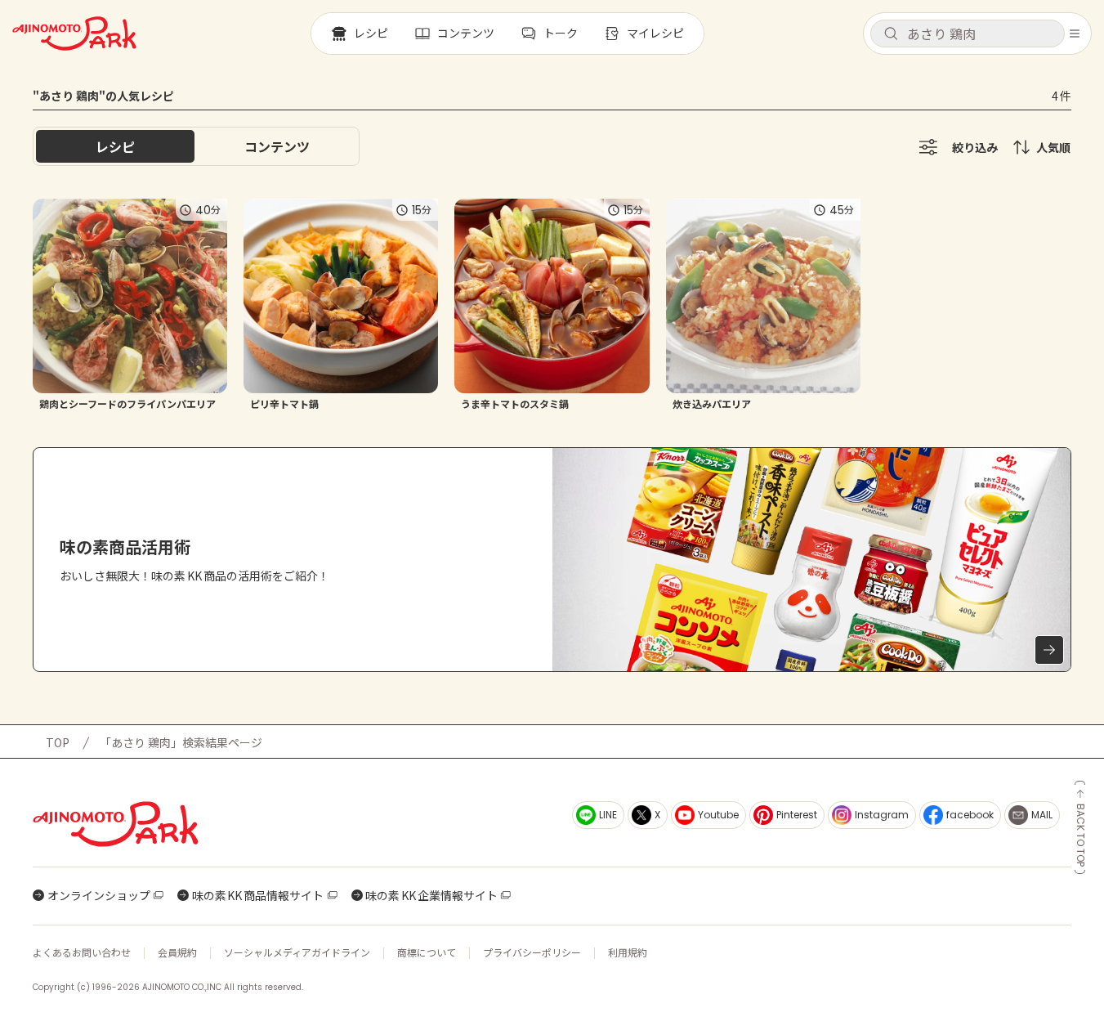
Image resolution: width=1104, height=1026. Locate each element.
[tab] (277, 146)
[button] (967, 33)
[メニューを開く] (1074, 33)
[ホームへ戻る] (74, 33)
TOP (57, 742)
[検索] (891, 34)
